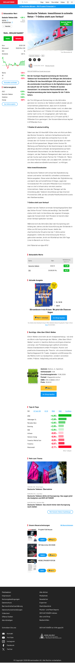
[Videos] (62, 2)
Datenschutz (7, 602)
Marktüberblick (45, 606)
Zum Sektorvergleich (9, 104)
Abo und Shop (44, 616)
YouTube (10, 637)
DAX (43, 56)
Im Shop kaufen (59, 318)
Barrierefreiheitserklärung (12, 606)
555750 (4, 20)
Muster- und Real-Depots (49, 610)
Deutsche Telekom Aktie (9, 17)
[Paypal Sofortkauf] (49, 388)
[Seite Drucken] (34, 59)
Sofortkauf (45, 318)
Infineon (29, 433)
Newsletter (43, 599)
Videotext (6, 613)
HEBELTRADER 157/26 (46, 560)
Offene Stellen (7, 617)
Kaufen (8, 38)
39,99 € (42, 540)
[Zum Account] (47, 2)
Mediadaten (6, 592)
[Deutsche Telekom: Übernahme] (50, 472)
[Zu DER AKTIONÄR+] (54, 2)
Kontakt (10, 633)
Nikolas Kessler (49, 65)
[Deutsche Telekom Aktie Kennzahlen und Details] (13, 62)
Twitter (9, 649)
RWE (28, 430)
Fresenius (30, 444)
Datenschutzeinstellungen (12, 610)
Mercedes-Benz (32, 423)
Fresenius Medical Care (34, 440)
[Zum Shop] (42, 2)
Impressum (6, 596)
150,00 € (42, 555)
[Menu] (72, 2)
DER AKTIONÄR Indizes (48, 613)
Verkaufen (18, 38)
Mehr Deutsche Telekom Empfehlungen (60, 512)
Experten (43, 602)
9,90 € (42, 570)
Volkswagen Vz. (31, 419)
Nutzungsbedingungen (11, 599)
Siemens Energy (32, 437)
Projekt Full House (45, 529)
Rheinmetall (30, 447)
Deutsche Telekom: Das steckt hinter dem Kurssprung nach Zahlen (48, 506)
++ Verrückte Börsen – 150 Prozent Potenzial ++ (37, 6)
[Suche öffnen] (22, 2)
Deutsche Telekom (34, 56)
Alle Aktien (43, 592)
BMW (28, 416)
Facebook (10, 645)
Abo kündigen (7, 620)
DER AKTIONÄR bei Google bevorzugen (38, 71)
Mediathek (43, 596)
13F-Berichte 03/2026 (46, 545)
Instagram (11, 641)
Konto (46, 325)
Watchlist (7, 26)
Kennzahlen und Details (10, 82)
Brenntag (30, 426)
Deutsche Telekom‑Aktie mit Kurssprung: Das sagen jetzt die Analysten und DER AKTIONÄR (49, 497)
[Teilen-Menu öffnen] (30, 59)
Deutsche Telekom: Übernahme (39, 489)
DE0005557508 (6, 22)
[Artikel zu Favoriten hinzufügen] (39, 59)
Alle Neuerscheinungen (66, 525)
